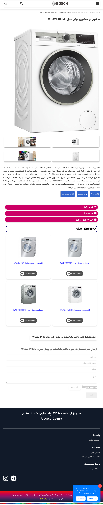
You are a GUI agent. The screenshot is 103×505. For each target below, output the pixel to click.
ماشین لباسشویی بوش (80, 12)
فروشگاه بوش (95, 12)
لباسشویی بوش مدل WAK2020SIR (74, 263)
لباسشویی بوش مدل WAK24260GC (75, 310)
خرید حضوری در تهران (84, 219)
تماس (82, 498)
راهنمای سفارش (94, 440)
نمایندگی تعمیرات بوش (91, 456)
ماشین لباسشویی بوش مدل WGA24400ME (55, 12)
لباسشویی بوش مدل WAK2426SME (28, 310)
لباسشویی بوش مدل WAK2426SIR (28, 263)
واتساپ (93, 498)
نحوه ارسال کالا (94, 469)
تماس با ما (88, 207)
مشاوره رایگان (87, 213)
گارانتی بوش (95, 452)
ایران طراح (43, 499)
